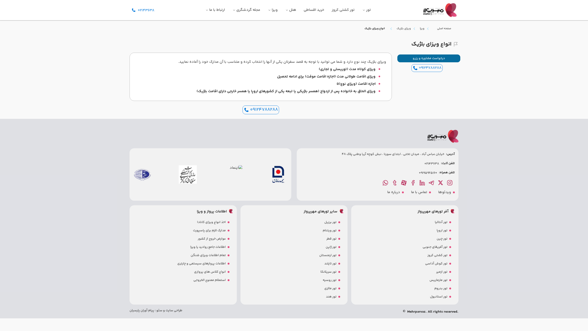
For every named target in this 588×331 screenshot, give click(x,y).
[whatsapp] (386, 183)
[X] (441, 183)
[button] (428, 58)
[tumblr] (395, 183)
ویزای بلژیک (404, 29)
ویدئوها (444, 192)
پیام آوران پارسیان (142, 310)
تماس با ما (419, 192)
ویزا (422, 29)
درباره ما (393, 192)
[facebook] (413, 183)
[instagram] (450, 183)
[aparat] (404, 183)
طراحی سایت (173, 310)
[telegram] (432, 183)
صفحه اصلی (444, 28)
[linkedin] (422, 183)
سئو (159, 310)
